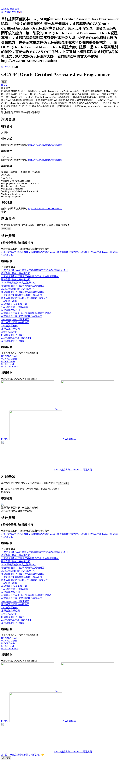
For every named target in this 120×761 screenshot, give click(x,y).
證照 (3, 12)
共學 (14, 12)
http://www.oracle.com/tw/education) (45, 145)
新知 (19, 12)
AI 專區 (5, 9)
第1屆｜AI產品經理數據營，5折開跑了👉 (22, 754)
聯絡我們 (6, 228)
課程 (17, 9)
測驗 (9, 12)
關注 (4, 82)
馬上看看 (6, 758)
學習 (12, 9)
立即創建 (63, 483)
